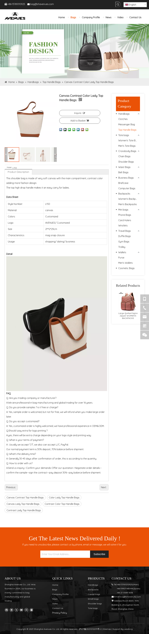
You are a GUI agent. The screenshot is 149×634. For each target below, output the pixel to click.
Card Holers (124, 220)
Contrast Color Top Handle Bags (62, 503)
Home (55, 585)
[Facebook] (6, 609)
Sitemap (107, 629)
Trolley (121, 246)
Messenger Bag (126, 124)
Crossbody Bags (127, 151)
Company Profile (60, 594)
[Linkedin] (11, 609)
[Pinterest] (31, 609)
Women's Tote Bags (129, 140)
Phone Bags (124, 214)
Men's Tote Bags (127, 145)
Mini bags (123, 209)
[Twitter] (16, 609)
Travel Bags (124, 230)
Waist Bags (124, 167)
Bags (54, 589)
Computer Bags (126, 188)
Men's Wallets (125, 262)
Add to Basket (78, 120)
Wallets (122, 252)
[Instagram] (26, 609)
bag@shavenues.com (42, 4)
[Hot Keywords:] (118, 4)
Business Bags (126, 177)
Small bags (93, 599)
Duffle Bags (124, 236)
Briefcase (123, 183)
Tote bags (123, 135)
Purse (121, 257)
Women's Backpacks (129, 198)
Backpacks (124, 193)
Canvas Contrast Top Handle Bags (25, 497)
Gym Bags (123, 241)
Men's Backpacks (127, 204)
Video (55, 603)
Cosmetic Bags (126, 268)
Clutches (123, 119)
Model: (9, 167)
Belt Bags (123, 172)
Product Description (18, 171)
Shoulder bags (95, 603)
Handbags (124, 113)
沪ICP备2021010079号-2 (90, 629)
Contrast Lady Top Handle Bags (24, 510)
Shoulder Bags (126, 161)
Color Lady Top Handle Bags (64, 497)
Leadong (128, 629)
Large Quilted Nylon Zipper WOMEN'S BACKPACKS (128, 315)
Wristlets (123, 225)
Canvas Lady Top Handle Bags (23, 503)
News (54, 599)
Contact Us (57, 608)
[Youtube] (21, 609)
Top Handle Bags (127, 129)
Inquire (77, 113)
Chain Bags (124, 156)
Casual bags (94, 594)
